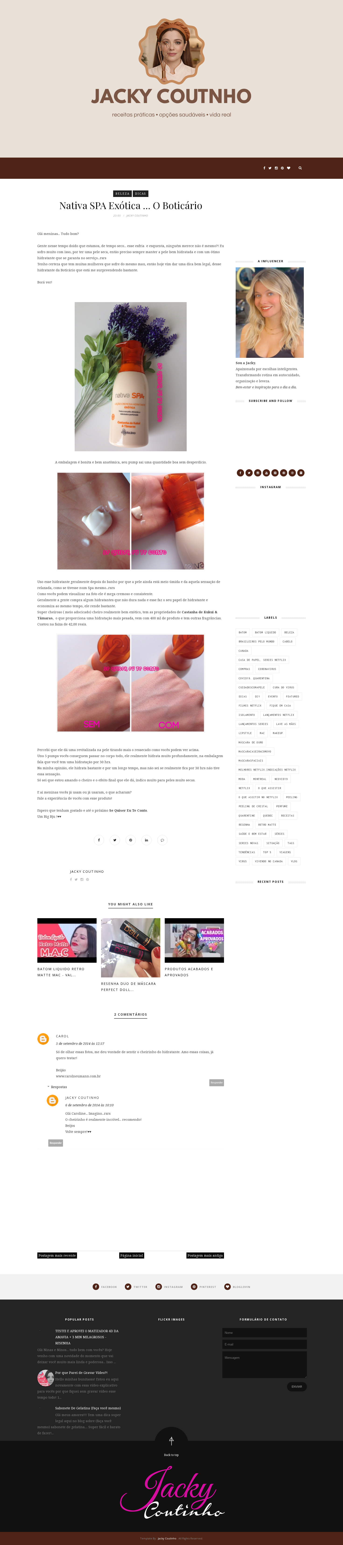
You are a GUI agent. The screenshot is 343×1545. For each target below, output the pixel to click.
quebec (268, 815)
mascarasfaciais (251, 760)
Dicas (140, 194)
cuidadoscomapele (252, 687)
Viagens (285, 852)
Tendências (247, 852)
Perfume (282, 806)
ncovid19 (281, 779)
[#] (240, 472)
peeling (292, 797)
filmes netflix (250, 705)
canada (243, 650)
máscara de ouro (251, 742)
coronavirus (267, 669)
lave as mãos (286, 724)
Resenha (244, 824)
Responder (217, 1082)
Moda (242, 779)
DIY (257, 696)
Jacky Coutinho (87, 871)
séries (279, 833)
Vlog (294, 861)
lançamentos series (253, 724)
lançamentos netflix (278, 715)
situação (273, 843)
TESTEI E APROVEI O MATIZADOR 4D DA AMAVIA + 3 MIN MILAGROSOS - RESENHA (87, 1337)
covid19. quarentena (254, 678)
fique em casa (280, 705)
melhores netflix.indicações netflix (267, 769)
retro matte (267, 824)
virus (243, 861)
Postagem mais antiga (205, 1255)
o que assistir (269, 788)
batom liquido (265, 632)
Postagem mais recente (57, 1255)
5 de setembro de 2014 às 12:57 (80, 1043)
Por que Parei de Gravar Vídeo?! (81, 1372)
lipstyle (245, 733)
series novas (248, 843)
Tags (291, 843)
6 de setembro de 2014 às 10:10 (89, 1105)
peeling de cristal (253, 806)
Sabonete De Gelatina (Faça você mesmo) (88, 1408)
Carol (62, 1036)
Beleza (123, 194)
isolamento (247, 715)
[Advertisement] (265, 219)
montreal (259, 779)
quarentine (247, 815)
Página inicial (131, 1255)
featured (292, 696)
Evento (273, 696)
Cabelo (288, 641)
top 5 (267, 852)
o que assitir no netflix (258, 797)
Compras (244, 669)
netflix (244, 788)
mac (262, 733)
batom (243, 632)
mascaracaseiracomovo (255, 751)
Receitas (287, 815)
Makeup (278, 733)
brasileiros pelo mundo (257, 641)
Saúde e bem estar (252, 833)
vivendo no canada (269, 861)
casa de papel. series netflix (262, 660)
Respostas (59, 1087)
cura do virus (283, 687)
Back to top (171, 1455)
